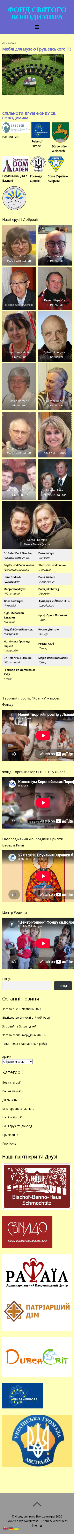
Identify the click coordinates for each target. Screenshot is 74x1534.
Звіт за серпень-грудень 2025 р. (24, 1035)
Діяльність (9, 1100)
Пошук (6, 979)
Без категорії (11, 1082)
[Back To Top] (37, 1504)
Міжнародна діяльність (18, 1109)
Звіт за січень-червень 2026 (21, 1009)
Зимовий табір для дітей (19, 1026)
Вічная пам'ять (12, 1091)
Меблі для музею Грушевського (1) (36, 49)
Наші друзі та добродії (17, 1126)
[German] (11, 1528)
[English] (5, 1528)
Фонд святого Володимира (35, 1516)
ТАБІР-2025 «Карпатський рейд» (24, 1044)
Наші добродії (12, 1117)
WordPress (30, 1521)
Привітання (10, 1135)
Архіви (6, 1057)
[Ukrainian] (16, 1528)
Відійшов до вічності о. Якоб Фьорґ (26, 1017)
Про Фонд (9, 1143)
